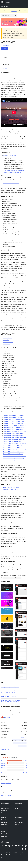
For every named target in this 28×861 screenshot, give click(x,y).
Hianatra (3, 817)
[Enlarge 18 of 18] (24, 664)
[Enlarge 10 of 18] (11, 654)
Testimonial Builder (8, 342)
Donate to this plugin (6, 795)
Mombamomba (5, 803)
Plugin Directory (5, 6)
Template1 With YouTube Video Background (14, 419)
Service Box (6, 340)
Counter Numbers (7, 338)
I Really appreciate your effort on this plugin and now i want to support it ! (10, 701)
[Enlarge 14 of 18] (24, 598)
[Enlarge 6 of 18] (11, 624)
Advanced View (5, 749)
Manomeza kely (19, 822)
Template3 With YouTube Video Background (14, 431)
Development (6, 64)
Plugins (16, 808)
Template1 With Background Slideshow (13, 417)
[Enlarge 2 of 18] (11, 593)
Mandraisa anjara (19, 817)
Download (4, 48)
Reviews (5, 57)
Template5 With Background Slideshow (13, 441)
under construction (22, 745)
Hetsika (16, 819)
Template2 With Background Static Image (13, 421)
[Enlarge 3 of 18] (11, 601)
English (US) (24, 737)
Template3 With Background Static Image (13, 427)
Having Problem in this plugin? (8, 696)
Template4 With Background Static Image (13, 433)
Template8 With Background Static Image (13, 458)
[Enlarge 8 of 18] (11, 639)
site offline (24, 743)
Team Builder (6, 344)
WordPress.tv (5, 824)
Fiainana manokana (6, 813)
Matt (3, 831)
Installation (5, 61)
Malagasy (7, 842)
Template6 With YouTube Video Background (14, 450)
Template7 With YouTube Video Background (14, 456)
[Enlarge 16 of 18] (24, 630)
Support (5, 68)
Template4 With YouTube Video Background (14, 437)
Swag (17, 824)
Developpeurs (4, 822)
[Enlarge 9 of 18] (11, 646)
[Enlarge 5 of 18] (11, 616)
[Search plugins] (15, 15)
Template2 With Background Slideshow (13, 423)
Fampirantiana (18, 803)
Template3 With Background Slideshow (13, 429)
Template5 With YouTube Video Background (14, 443)
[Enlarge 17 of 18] (24, 639)
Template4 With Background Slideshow (13, 435)
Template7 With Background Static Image (13, 452)
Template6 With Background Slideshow (13, 447)
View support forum (6, 783)
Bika (16, 806)
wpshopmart (6, 45)
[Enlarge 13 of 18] (24, 585)
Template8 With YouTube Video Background (14, 462)
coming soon (14, 740)
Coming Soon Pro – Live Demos (11, 183)
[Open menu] (26, 2)
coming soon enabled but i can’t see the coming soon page (9, 691)
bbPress (4, 834)
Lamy (16, 811)
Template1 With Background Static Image (13, 415)
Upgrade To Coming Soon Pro (11, 489)
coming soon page (22, 740)
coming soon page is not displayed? (10, 687)
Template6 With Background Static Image (13, 445)
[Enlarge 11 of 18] (11, 662)
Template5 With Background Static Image (13, 439)
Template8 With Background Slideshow (13, 460)
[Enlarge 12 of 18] (11, 668)
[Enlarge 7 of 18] (11, 631)
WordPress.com (6, 829)
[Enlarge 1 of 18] (11, 585)
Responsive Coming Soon (9, 155)
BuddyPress (5, 836)
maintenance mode (17, 743)
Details (4, 54)
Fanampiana (4, 819)
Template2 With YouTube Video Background (14, 425)
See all (25, 772)
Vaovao (3, 806)
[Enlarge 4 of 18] (11, 609)
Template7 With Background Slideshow (13, 454)
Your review (4, 772)
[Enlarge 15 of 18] (24, 612)
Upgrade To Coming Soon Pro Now (12, 185)
